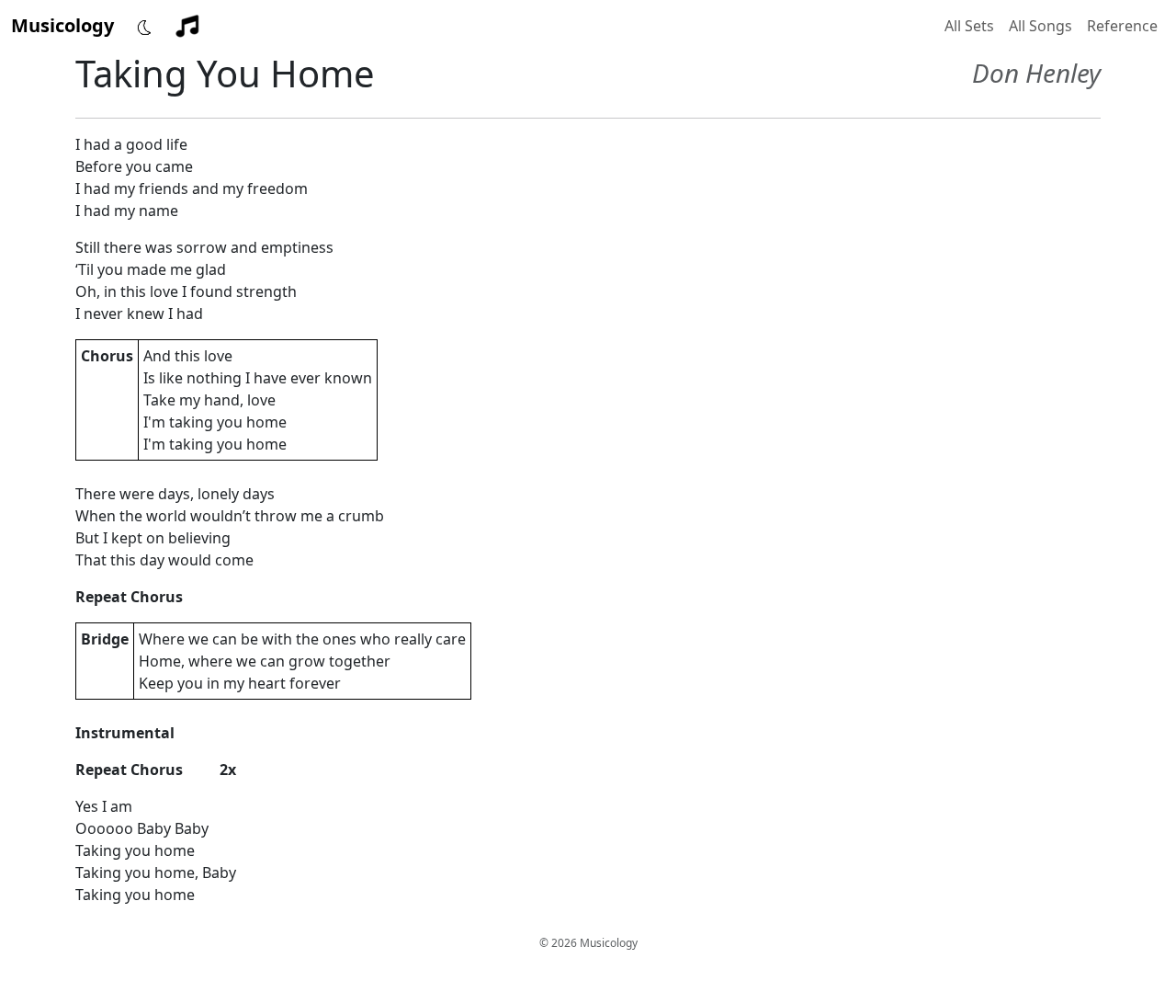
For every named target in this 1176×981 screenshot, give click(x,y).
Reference (1122, 26)
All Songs (1040, 26)
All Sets (969, 26)
